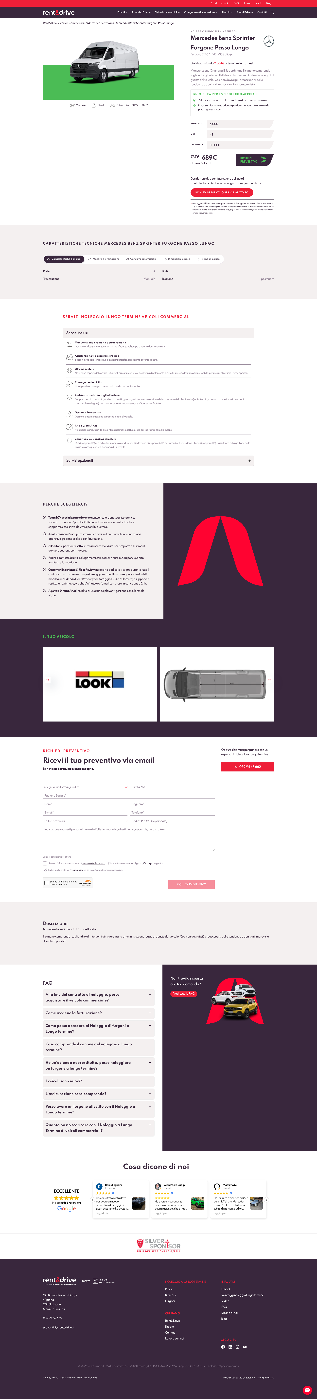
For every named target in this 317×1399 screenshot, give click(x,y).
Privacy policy (76, 870)
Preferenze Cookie (87, 1378)
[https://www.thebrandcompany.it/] (238, 1379)
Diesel (100, 105)
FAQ (236, 3)
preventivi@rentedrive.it (58, 1327)
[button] (158, 333)
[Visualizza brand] (269, 41)
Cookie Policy (67, 1378)
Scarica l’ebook (219, 3)
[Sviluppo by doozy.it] (270, 1379)
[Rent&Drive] (59, 1279)
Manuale (81, 105)
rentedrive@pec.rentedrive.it (223, 1366)
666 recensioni (72, 1202)
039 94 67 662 (52, 1318)
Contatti (262, 12)
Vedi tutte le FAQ (183, 993)
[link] (100, 684)
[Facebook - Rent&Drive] (223, 1347)
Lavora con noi (252, 3)
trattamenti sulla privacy (93, 863)
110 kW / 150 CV (139, 105)
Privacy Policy (50, 1378)
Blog (268, 3)
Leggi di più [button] (102, 1213)
